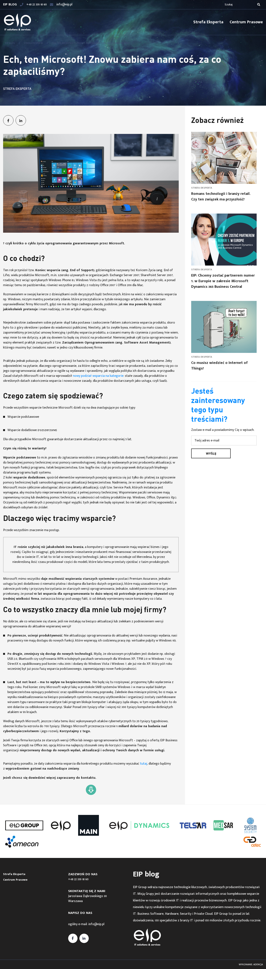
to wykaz (133, 280)
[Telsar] (192, 825)
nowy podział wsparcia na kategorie (98, 376)
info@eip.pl (96, 924)
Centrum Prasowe (246, 22)
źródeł (43, 507)
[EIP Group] (24, 825)
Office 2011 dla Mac (130, 285)
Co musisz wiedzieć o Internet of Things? (219, 366)
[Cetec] (252, 842)
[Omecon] (22, 842)
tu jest (103, 280)
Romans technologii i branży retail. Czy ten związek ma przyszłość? (220, 197)
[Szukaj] (259, 4)
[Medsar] (223, 825)
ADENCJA (258, 964)
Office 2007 (107, 285)
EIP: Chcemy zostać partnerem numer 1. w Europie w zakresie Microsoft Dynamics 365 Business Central (223, 281)
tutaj (143, 763)
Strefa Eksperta (208, 22)
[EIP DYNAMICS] (139, 825)
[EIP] (60, 825)
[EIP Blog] (17, 22)
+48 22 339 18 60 (78, 879)
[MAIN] (88, 825)
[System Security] (250, 825)
